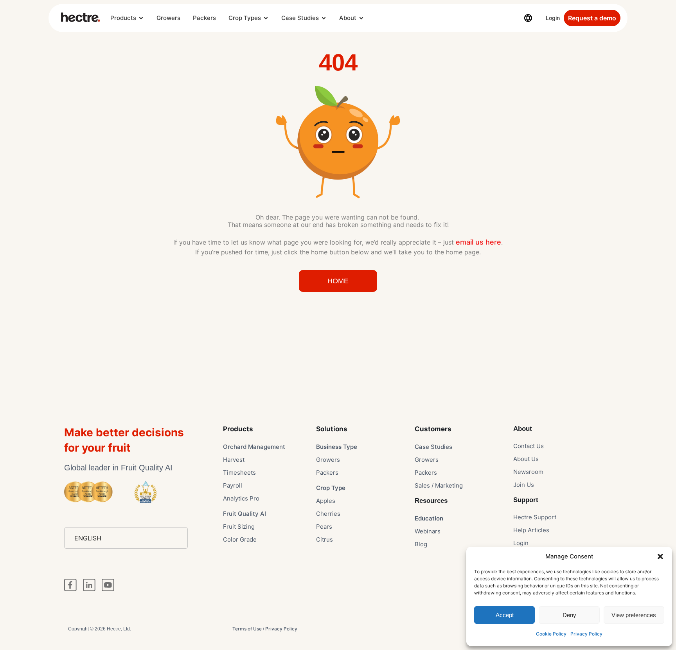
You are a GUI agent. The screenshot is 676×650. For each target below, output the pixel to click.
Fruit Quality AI (244, 513)
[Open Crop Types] (266, 18)
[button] (660, 556)
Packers (204, 18)
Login (553, 17)
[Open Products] (141, 18)
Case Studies (300, 18)
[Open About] (361, 18)
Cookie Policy (551, 634)
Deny (569, 615)
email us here (478, 242)
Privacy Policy (586, 634)
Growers (168, 18)
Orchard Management (254, 446)
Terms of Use (247, 629)
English (87, 538)
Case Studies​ (433, 446)
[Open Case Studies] (324, 18)
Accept (505, 615)
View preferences (633, 615)
